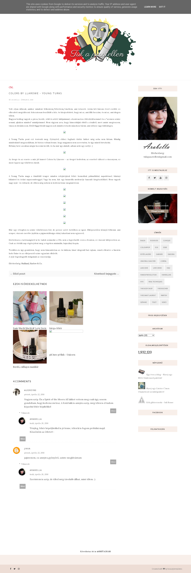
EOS (156, 247)
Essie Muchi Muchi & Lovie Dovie (29, 328)
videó (164, 302)
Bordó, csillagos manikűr (26, 366)
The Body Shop (146, 288)
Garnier (159, 254)
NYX (141, 282)
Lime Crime (157, 268)
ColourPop (145, 247)
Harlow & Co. (36, 263)
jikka (27, 448)
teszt (154, 302)
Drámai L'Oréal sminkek (157, 205)
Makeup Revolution (148, 275)
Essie (165, 247)
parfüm (164, 295)
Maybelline (166, 275)
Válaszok (25, 413)
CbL (11, 87)
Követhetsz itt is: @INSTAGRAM (95, 551)
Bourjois (154, 240)
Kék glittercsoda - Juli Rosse (159, 402)
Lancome (144, 268)
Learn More (150, 7)
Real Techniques (155, 282)
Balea (142, 240)
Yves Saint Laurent (148, 295)
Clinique (166, 240)
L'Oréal (164, 261)
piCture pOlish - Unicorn (62, 354)
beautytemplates (175, 569)
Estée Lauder (145, 254)
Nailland (25, 263)
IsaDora (171, 254)
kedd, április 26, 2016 (39, 423)
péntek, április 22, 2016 (34, 394)
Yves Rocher (163, 288)
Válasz (113, 411)
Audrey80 (30, 390)
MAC (168, 268)
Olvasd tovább (157, 211)
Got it (162, 7)
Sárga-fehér (55, 328)
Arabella (15, 100)
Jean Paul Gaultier (147, 261)
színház (143, 302)
